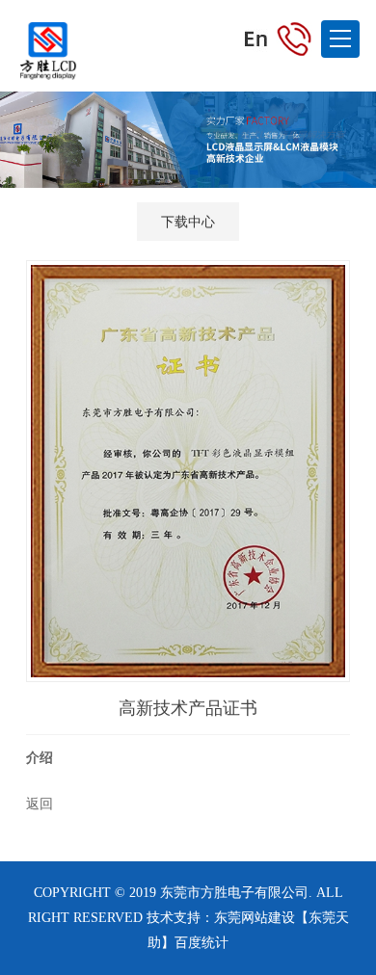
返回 (39, 803)
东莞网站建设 (254, 917)
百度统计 (201, 942)
